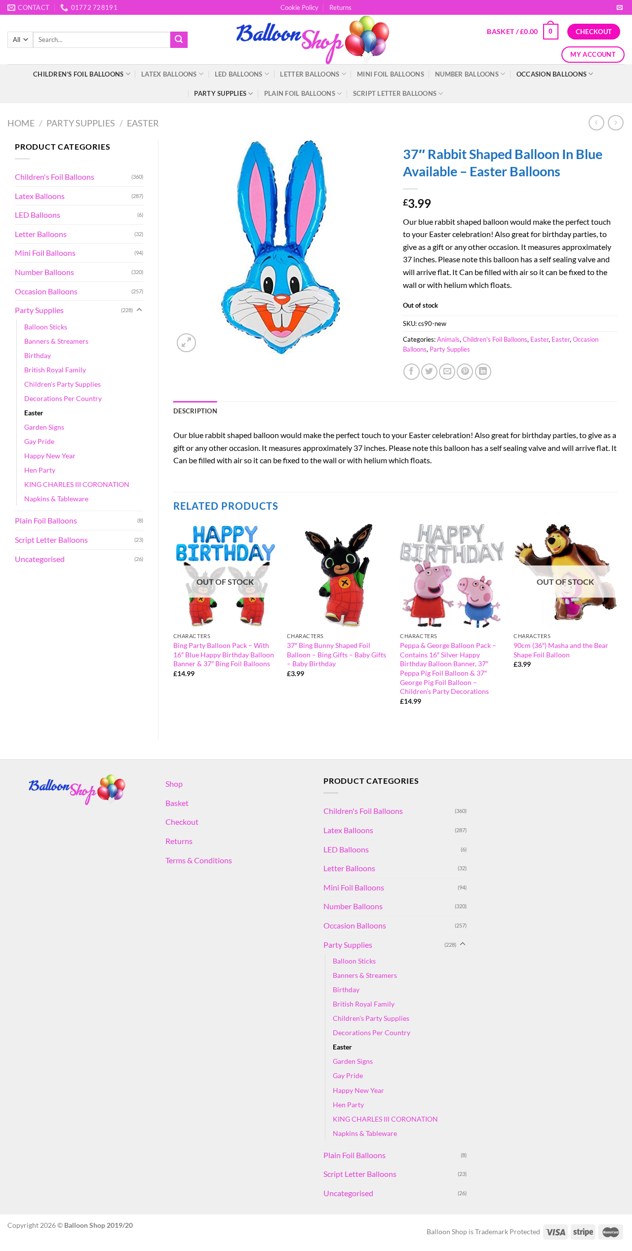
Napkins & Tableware (56, 498)
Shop (174, 783)
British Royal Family (55, 369)
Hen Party (39, 470)
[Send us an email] (620, 7)
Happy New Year (50, 455)
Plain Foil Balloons (299, 93)
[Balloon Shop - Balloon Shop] (316, 39)
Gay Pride (39, 441)
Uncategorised (40, 559)
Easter (143, 123)
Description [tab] (195, 411)
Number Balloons (467, 74)
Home (21, 123)
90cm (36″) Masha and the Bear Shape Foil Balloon (561, 650)
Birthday (37, 355)
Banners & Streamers (56, 341)
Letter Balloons (309, 74)
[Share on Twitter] (429, 371)
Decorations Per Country (63, 398)
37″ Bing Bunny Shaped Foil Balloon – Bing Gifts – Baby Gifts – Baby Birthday (336, 654)
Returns (340, 7)
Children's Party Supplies (62, 384)
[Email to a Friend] (447, 371)
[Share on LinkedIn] (483, 371)
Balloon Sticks (45, 327)
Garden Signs (44, 427)
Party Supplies (220, 93)
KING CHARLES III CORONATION (76, 484)
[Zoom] (186, 343)
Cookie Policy (299, 7)
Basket (177, 802)
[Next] (616, 623)
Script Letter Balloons (395, 93)
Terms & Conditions (198, 860)
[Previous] (173, 623)
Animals (448, 339)
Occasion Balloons (551, 74)
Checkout (181, 821)
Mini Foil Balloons (390, 74)
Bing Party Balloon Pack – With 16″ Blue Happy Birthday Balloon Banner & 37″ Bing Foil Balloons (223, 654)
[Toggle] (139, 310)
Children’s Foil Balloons (78, 74)
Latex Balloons (169, 74)
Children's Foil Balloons (54, 176)
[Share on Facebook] (411, 371)
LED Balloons (239, 74)
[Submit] (178, 40)
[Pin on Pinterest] (465, 371)
